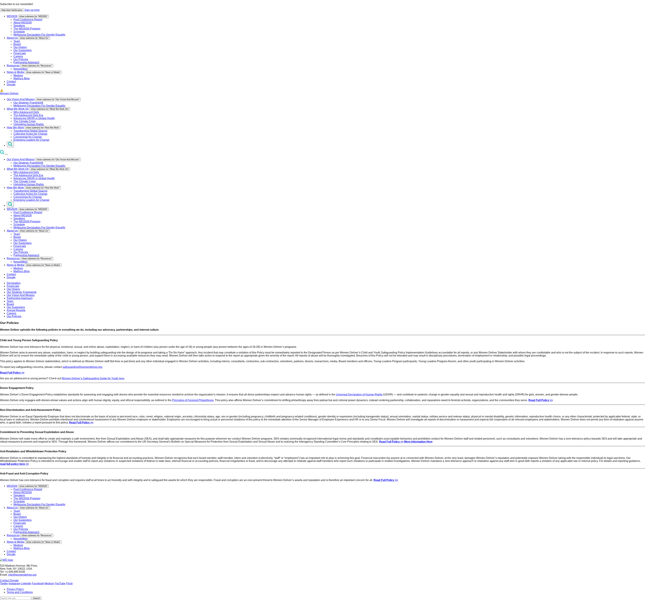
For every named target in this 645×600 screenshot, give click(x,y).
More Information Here (418, 441)
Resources (13, 65)
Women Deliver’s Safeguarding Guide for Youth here (93, 378)
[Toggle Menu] (6, 154)
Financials (19, 53)
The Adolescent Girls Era (28, 115)
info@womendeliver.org (22, 574)
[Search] (10, 144)
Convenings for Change (27, 136)
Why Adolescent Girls (26, 112)
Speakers (19, 25)
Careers (18, 56)
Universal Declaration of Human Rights (359, 394)
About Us (12, 37)
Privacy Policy (15, 589)
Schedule (19, 31)
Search (36, 598)
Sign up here (32, 10)
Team (16, 41)
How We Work (15, 127)
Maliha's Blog (21, 78)
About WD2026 (22, 22)
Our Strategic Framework (28, 102)
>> (396, 480)
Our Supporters (22, 50)
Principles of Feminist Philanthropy (192, 400)
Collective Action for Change (30, 133)
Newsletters (20, 68)
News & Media (15, 72)
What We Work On (18, 108)
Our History (20, 47)
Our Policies (20, 59)
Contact (11, 81)
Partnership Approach (26, 62)
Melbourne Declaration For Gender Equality (39, 34)
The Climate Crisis (24, 121)
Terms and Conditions (20, 592)
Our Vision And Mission (21, 99)
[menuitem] (326, 25)
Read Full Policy (384, 480)
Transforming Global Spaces (30, 130)
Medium (18, 75)
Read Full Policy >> (12, 372)
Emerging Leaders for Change (31, 139)
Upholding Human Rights (28, 124)
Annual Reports (16, 310)
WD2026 (12, 16)
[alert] (322, 7)
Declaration (13, 283)
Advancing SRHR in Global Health (34, 118)
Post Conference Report (27, 19)
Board (17, 44)
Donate (11, 84)
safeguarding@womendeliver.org (82, 367)
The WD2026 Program (26, 28)
